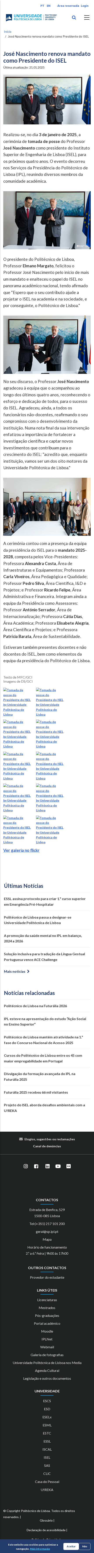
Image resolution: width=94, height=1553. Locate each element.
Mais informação (40, 1548)
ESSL (47, 1441)
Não (84, 1546)
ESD (47, 1409)
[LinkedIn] (47, 1166)
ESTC (47, 1433)
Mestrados (47, 1308)
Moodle (47, 1331)
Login (85, 5)
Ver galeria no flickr (21, 850)
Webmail (47, 1347)
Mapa (47, 1239)
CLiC (47, 1473)
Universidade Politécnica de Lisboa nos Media (47, 1363)
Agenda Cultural (47, 1370)
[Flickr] (68, 1166)
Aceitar (71, 1546)
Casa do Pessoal (47, 1481)
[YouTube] (58, 1166)
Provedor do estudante (47, 1277)
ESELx (47, 1417)
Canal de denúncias (47, 1146)
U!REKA (47, 1490)
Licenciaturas (47, 1300)
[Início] (31, 18)
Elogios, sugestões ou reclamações (49, 1139)
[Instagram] (25, 1166)
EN (48, 5)
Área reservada (68, 5)
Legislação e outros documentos (47, 1378)
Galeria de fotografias (47, 1355)
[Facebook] (36, 1166)
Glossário (46, 1520)
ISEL (47, 1457)
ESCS (47, 1401)
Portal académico (47, 1323)
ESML (47, 1425)
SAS (47, 1465)
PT (42, 5)
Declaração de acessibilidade (46, 1530)
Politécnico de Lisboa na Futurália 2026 (35, 1006)
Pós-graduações (47, 1315)
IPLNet (47, 1339)
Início (7, 31)
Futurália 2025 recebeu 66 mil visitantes (36, 1092)
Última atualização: (24, 67)
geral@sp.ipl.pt (47, 1231)
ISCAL (47, 1449)
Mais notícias (14, 971)
